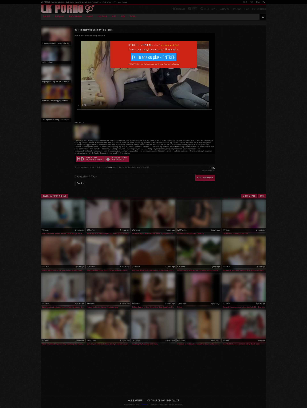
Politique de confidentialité (171, 64)
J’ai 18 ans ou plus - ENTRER (153, 57)
